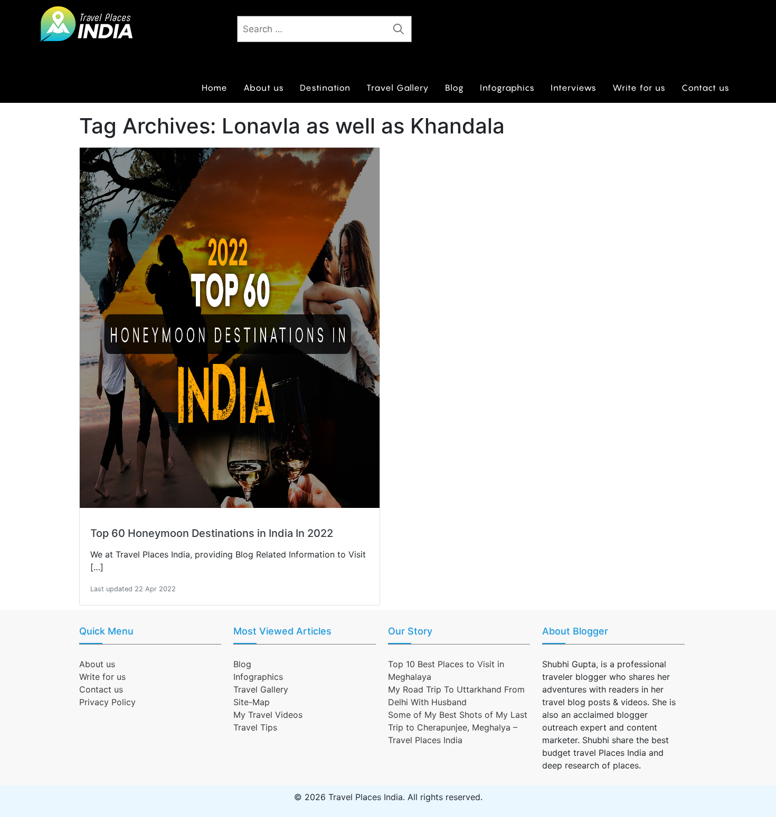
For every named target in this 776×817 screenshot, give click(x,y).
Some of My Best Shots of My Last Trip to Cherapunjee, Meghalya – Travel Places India (457, 727)
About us (263, 87)
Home (215, 87)
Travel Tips (255, 727)
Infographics (507, 87)
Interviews (574, 87)
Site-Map (251, 702)
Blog (454, 87)
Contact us (706, 87)
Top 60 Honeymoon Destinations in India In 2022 (211, 533)
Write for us (639, 87)
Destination (325, 87)
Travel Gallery (397, 87)
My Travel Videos (267, 714)
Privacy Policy (107, 702)
